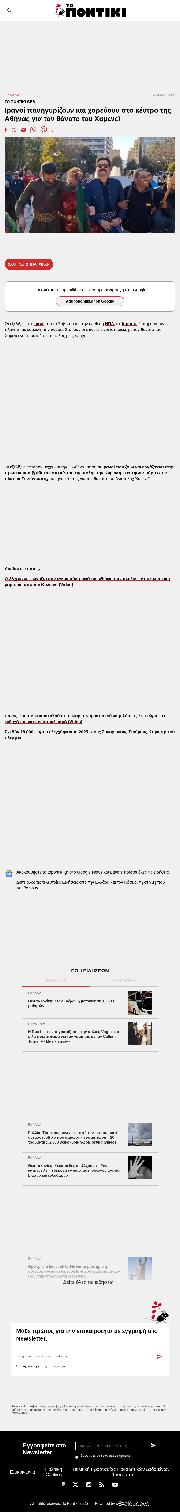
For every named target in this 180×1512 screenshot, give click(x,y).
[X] (75, 1484)
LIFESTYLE (36, 1024)
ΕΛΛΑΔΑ (12, 95)
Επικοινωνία (22, 1472)
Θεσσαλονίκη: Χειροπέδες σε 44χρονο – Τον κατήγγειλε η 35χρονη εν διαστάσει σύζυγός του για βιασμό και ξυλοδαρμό (74, 1171)
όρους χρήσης (58, 1366)
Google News (89, 872)
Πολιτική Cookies (53, 1472)
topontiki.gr (58, 872)
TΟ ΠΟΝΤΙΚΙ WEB (20, 102)
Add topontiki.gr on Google (90, 301)
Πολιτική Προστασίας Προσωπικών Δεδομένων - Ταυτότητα (121, 1472)
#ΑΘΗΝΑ (16, 264)
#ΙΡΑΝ (44, 264)
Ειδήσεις (70, 882)
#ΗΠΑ (31, 264)
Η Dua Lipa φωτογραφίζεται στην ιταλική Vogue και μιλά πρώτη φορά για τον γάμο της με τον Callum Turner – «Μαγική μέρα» (73, 1037)
